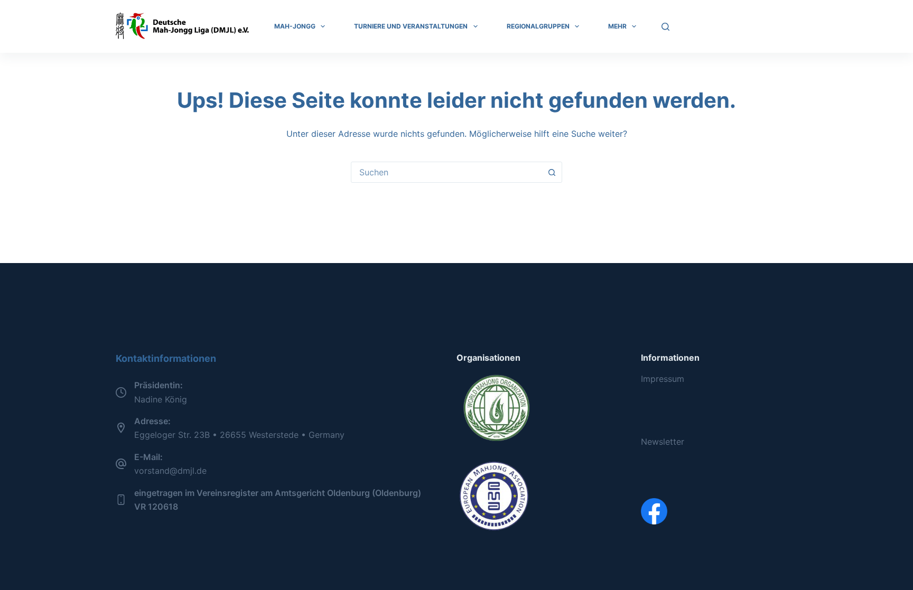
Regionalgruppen (538, 26)
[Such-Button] (552, 172)
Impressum (662, 378)
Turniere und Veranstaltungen (411, 26)
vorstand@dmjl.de (170, 470)
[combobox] (446, 172)
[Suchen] (665, 27)
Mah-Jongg (294, 26)
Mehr (617, 26)
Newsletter (662, 441)
